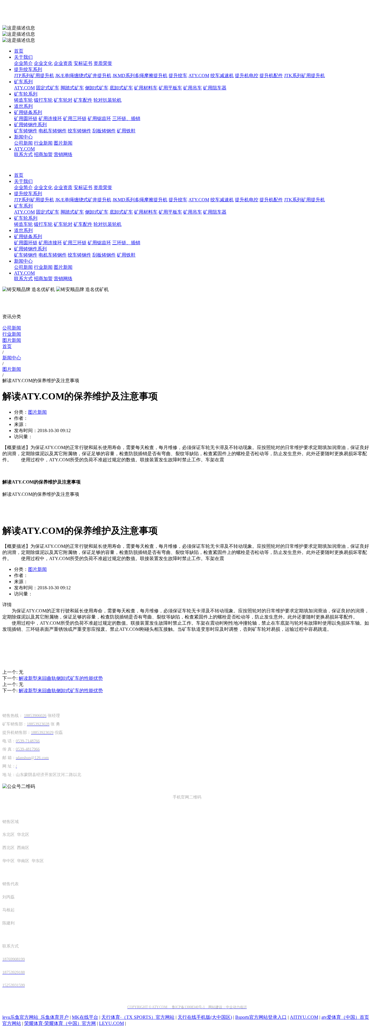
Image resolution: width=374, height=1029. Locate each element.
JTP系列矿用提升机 (34, 75)
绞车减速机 (222, 75)
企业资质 (63, 63)
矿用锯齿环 (99, 118)
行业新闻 (43, 143)
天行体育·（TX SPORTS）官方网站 (137, 1017)
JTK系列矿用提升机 (304, 75)
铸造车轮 (23, 100)
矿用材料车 (145, 87)
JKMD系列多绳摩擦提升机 (139, 75)
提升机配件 (271, 75)
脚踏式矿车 (72, 87)
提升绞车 (178, 75)
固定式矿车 (47, 87)
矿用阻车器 (214, 87)
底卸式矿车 (121, 87)
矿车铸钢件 (25, 130)
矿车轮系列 (25, 93)
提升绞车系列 (28, 69)
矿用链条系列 (28, 112)
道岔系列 (23, 106)
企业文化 (43, 63)
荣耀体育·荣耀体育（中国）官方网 (60, 1023)
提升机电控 (246, 75)
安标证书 (83, 63)
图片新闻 (63, 143)
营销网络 (63, 154)
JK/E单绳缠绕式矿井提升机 (83, 75)
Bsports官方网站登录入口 (261, 1017)
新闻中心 (23, 136)
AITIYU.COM (304, 1017)
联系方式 (23, 154)
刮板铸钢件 (104, 130)
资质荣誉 (103, 63)
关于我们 (23, 57)
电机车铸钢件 (53, 130)
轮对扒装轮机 (108, 100)
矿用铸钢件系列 (30, 124)
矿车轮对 (63, 100)
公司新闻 (23, 143)
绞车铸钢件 (79, 130)
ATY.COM (198, 75)
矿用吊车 (192, 87)
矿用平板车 (170, 87)
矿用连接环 (50, 118)
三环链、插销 (126, 118)
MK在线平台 (85, 1017)
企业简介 (23, 63)
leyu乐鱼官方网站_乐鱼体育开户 (35, 1017)
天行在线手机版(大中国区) (205, 1017)
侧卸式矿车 (96, 87)
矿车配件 (83, 100)
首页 (18, 50)
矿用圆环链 (25, 118)
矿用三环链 (74, 118)
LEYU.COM (111, 1023)
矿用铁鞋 (126, 130)
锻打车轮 (43, 100)
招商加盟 (43, 154)
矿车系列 (23, 81)
